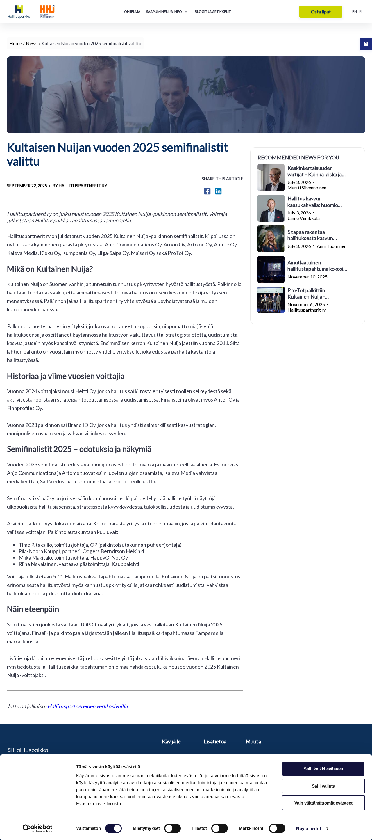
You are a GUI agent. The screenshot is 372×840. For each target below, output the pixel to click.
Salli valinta (323, 786)
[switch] (172, 828)
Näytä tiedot (308, 828)
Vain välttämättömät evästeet (323, 802)
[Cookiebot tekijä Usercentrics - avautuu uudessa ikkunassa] (37, 828)
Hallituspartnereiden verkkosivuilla (87, 706)
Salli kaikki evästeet (323, 768)
